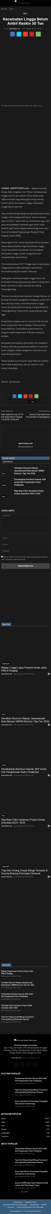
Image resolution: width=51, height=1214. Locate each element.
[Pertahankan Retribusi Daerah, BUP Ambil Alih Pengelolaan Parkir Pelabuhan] (7, 482)
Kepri (3, 496)
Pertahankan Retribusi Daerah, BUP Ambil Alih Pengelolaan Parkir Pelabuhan (30, 482)
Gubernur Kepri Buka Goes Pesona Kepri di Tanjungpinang (38, 415)
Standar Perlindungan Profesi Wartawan (30, 1207)
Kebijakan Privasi (30, 1202)
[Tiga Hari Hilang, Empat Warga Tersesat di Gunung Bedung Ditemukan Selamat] (25, 849)
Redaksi (43, 1205)
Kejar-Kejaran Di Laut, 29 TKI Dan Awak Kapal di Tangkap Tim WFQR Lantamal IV (12, 417)
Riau (3, 1126)
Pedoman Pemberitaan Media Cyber (15, 1205)
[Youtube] (35, 1064)
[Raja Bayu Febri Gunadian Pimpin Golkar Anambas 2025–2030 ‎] (7, 494)
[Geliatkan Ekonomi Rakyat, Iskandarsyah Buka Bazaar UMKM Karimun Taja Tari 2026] (7, 471)
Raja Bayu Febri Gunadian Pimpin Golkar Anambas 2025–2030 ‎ (23, 821)
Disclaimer (11, 1207)
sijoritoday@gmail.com (31, 1058)
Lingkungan (5, 663)
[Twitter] (28, 1064)
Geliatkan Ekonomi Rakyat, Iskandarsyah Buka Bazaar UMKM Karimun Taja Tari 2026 (29, 471)
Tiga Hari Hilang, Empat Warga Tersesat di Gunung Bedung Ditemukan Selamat (24, 872)
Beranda (4, 9)
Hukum (4, 485)
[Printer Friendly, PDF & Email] (7, 388)
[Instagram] (22, 1064)
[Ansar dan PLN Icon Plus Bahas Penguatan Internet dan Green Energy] (7, 1104)
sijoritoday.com (14, 29)
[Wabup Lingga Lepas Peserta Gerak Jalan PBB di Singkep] (25, 647)
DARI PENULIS (8, 462)
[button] (47, 3)
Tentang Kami (17, 1202)
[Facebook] (16, 1064)
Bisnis (4, 473)
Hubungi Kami (34, 1205)
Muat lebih (24, 1192)
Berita (25, 13)
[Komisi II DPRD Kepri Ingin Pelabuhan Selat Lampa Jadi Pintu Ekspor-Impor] (7, 1186)
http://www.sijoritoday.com (25, 446)
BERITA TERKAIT (9, 458)
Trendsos (4, 1136)
